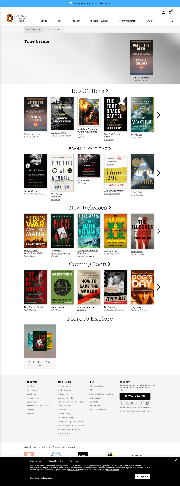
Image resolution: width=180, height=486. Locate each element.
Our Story (31, 386)
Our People (32, 390)
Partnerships (64, 386)
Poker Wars (56, 250)
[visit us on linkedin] (137, 403)
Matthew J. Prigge (139, 310)
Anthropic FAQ (64, 433)
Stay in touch (136, 396)
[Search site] (172, 20)
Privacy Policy (64, 413)
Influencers (63, 394)
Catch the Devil (32, 134)
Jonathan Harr (137, 195)
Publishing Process (97, 386)
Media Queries (64, 390)
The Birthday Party (114, 190)
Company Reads (65, 398)
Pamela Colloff (141, 80)
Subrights (93, 402)
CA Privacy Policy (65, 417)
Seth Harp (108, 139)
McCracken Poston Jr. (114, 310)
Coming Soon (88, 264)
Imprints (31, 413)
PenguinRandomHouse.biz (70, 402)
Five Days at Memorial (57, 195)
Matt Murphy (30, 310)
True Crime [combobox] (51, 29)
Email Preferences (66, 405)
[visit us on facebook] (122, 403)
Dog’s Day (136, 307)
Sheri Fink (55, 199)
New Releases (88, 208)
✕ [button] (175, 460)
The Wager (136, 134)
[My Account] (163, 11)
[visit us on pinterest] (142, 403)
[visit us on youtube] (132, 403)
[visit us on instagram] (147, 403)
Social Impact (33, 402)
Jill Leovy (81, 183)
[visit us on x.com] (127, 403)
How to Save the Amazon (85, 309)
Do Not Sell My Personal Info (71, 421)
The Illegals (137, 251)
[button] (43, 20)
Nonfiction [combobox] (32, 29)
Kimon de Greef (111, 254)
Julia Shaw (56, 310)
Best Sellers (88, 91)
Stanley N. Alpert (112, 193)
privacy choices (112, 470)
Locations (31, 394)
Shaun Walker (137, 254)
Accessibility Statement (38, 405)
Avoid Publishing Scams (69, 429)
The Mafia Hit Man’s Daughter (87, 252)
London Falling (59, 132)
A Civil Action (137, 192)
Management (33, 398)
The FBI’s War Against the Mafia (33, 252)
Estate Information (97, 409)
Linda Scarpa (83, 256)
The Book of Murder (34, 307)
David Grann (136, 137)
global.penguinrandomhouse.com (135, 407)
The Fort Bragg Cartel (112, 135)
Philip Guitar (56, 253)
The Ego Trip (110, 251)
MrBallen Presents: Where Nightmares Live (87, 132)
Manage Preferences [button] (41, 478)
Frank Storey (30, 256)
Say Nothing (30, 191)
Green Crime (57, 307)
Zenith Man (110, 307)
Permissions (94, 405)
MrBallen (81, 137)
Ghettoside (83, 180)
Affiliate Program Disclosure (71, 425)
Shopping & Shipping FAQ (101, 394)
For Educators (95, 398)
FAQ (91, 390)
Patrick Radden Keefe (61, 135)
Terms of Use (64, 409)
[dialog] (90, 471)
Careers (30, 409)
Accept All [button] (142, 476)
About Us (32, 382)
